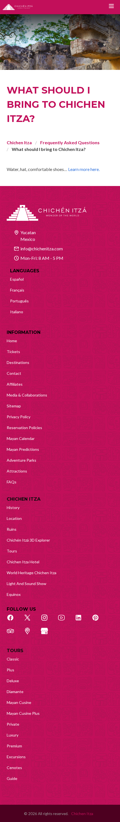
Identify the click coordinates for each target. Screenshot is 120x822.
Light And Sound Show (26, 583)
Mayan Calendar (21, 438)
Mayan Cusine (19, 702)
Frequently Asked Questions (70, 142)
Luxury (12, 735)
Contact (14, 373)
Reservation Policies (24, 427)
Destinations (18, 362)
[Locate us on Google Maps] (30, 634)
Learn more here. (84, 169)
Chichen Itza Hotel (23, 561)
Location (14, 518)
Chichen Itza (19, 142)
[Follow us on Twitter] (30, 620)
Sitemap (14, 405)
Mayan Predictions (23, 449)
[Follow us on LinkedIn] (81, 620)
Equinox (14, 594)
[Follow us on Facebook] (13, 620)
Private (13, 724)
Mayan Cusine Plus (23, 713)
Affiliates (15, 384)
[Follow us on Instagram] (47, 620)
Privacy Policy (18, 416)
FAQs (11, 482)
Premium (14, 745)
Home (12, 340)
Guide (12, 778)
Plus (10, 669)
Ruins (11, 529)
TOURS (15, 650)
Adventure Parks (21, 460)
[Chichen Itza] (17, 7)
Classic (13, 659)
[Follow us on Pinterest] (98, 620)
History (13, 507)
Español (17, 279)
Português (19, 301)
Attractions (17, 471)
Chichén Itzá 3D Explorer (28, 540)
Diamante (15, 691)
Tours (12, 551)
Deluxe (13, 680)
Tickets (13, 351)
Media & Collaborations (27, 395)
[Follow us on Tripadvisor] (13, 634)
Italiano (16, 311)
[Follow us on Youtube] (64, 620)
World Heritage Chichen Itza (31, 572)
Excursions (16, 756)
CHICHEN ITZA (23, 499)
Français (17, 290)
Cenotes (14, 767)
